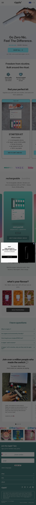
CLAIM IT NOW (9, 256)
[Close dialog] (34, 243)
